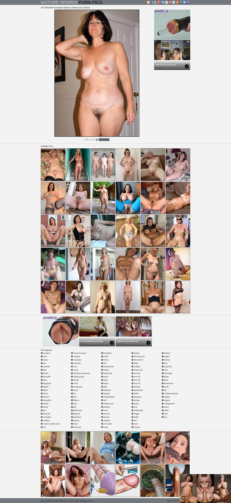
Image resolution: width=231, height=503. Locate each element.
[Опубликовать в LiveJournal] (166, 2)
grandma (77, 417)
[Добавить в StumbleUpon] (177, 2)
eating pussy (78, 377)
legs (105, 387)
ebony (76, 380)
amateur (46, 353)
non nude (107, 424)
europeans (78, 387)
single (166, 356)
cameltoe (47, 417)
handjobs (107, 353)
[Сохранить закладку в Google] (155, 2)
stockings (168, 373)
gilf (74, 407)
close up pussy (79, 353)
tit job (166, 387)
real (135, 407)
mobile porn (108, 404)
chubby (46, 420)
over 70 (136, 383)
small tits (168, 367)
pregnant (137, 397)
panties (136, 387)
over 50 (136, 377)
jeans (105, 377)
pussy (136, 404)
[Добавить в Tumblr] (180, 2)
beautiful (47, 377)
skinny (167, 360)
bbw (45, 370)
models (106, 407)
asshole (46, 367)
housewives (108, 367)
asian (45, 360)
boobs (45, 404)
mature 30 (137, 370)
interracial (107, 373)
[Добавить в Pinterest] (170, 2)
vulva (166, 407)
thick (166, 380)
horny (105, 360)
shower (167, 353)
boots (45, 407)
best (45, 380)
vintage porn (169, 404)
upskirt (167, 397)
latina (105, 383)
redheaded (138, 410)
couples (76, 356)
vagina (167, 400)
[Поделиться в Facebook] (152, 2)
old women (138, 360)
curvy (75, 370)
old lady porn (139, 356)
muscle (106, 414)
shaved (136, 427)
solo (166, 370)
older (135, 363)
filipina (76, 400)
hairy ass (77, 427)
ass (44, 363)
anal (45, 356)
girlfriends (77, 410)
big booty (47, 383)
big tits (46, 387)
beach (45, 373)
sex (135, 420)
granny (76, 420)
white (166, 410)
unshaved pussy (171, 393)
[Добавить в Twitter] (184, 2)
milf (105, 400)
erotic (75, 383)
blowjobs (47, 400)
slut (165, 363)
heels (105, 356)
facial (75, 390)
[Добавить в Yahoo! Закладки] (188, 2)
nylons (136, 353)
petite (136, 393)
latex (105, 380)
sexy (135, 424)
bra (44, 410)
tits (165, 390)
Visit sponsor (104, 140)
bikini (45, 390)
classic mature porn (51, 424)
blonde (46, 397)
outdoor (136, 367)
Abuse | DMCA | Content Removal (54, 501)
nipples (106, 420)
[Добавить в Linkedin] (162, 2)
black (45, 393)
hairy (75, 424)
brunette (46, 414)
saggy (136, 414)
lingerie (106, 393)
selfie (135, 417)
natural (106, 417)
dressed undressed (81, 373)
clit (44, 427)
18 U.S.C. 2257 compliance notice (80, 501)
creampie (77, 360)
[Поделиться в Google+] (159, 2)
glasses (76, 414)
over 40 (136, 373)
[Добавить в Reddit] (173, 2)
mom (105, 410)
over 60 (136, 380)
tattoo (166, 377)
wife (166, 414)
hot (104, 363)
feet (75, 397)
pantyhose (138, 390)
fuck (75, 404)
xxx (165, 417)
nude (105, 427)
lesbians (107, 390)
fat (74, 393)
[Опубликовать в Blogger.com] (148, 2)
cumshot (77, 363)
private (136, 400)
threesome (168, 383)
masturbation (109, 397)
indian (106, 370)
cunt (75, 367)
